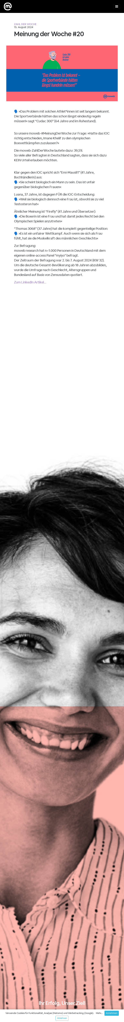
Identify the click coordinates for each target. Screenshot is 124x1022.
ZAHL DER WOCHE (25, 24)
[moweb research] (8, 6)
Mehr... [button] (99, 1013)
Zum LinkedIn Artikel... (30, 282)
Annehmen (111, 1013)
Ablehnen (62, 1018)
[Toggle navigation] (116, 6)
